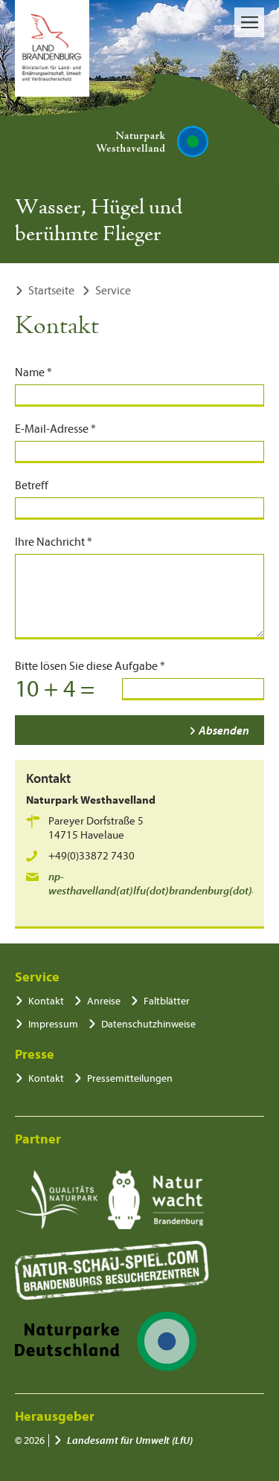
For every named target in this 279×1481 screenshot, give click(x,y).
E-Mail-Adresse (55, 429)
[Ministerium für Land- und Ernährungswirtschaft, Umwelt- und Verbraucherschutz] (52, 48)
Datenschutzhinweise (148, 1024)
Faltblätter (167, 1001)
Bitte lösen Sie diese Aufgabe (90, 666)
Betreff (31, 485)
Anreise (104, 1001)
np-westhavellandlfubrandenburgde (155, 884)
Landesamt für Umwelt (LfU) (130, 1440)
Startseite (51, 290)
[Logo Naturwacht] (156, 1200)
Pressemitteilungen (130, 1078)
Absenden (224, 731)
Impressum (53, 1024)
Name (33, 372)
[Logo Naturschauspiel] (112, 1270)
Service (113, 290)
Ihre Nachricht (53, 542)
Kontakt (46, 1001)
